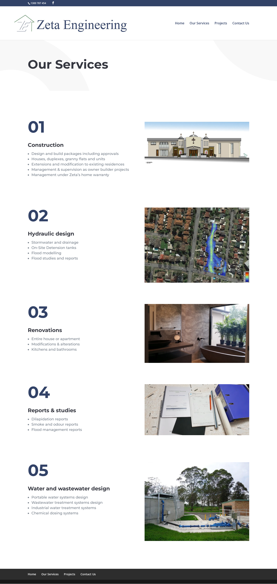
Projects (221, 23)
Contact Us (240, 23)
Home (179, 23)
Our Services (199, 23)
